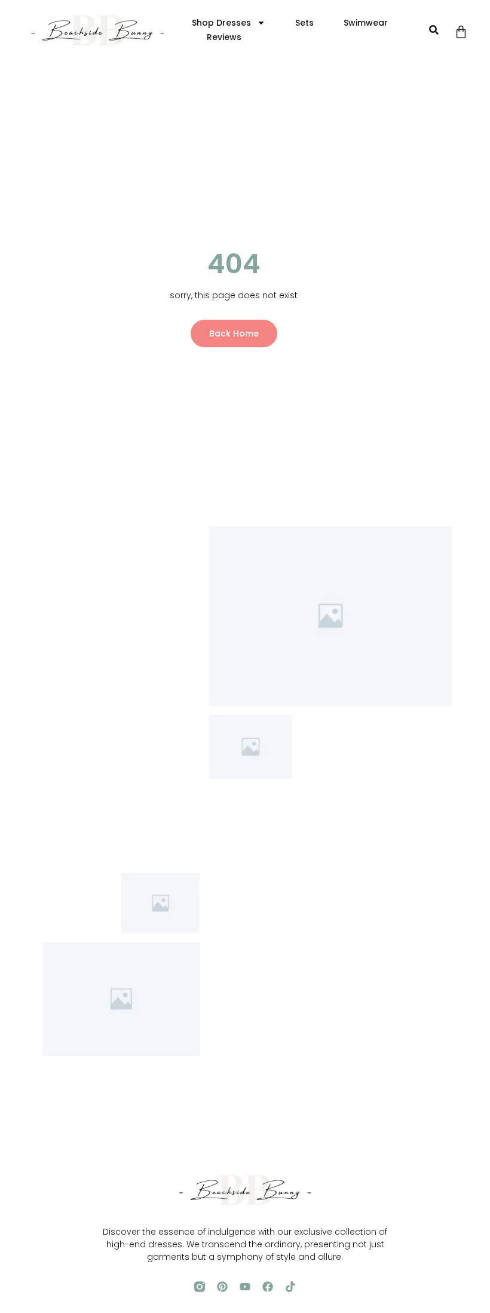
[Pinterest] (222, 1286)
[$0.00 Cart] (461, 32)
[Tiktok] (290, 1286)
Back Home (234, 333)
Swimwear (366, 23)
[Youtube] (245, 1286)
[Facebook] (267, 1286)
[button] (433, 30)
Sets (304, 23)
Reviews (224, 37)
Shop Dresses (221, 23)
